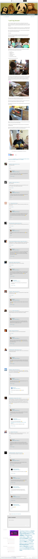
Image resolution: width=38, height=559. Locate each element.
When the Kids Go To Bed (11, 223)
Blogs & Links (9, 14)
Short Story (30, 547)
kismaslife (10, 330)
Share (27, 547)
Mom (25, 543)
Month (27, 543)
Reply (10, 168)
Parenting (9, 159)
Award (27, 532)
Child (34, 533)
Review (32, 546)
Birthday (31, 532)
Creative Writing (22, 537)
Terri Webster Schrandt (11, 349)
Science (24, 547)
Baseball (29, 532)
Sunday (28, 549)
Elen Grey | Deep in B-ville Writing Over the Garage (14, 241)
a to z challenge (23, 532)
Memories (24, 543)
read (28, 546)
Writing (21, 550)
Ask (20, 532)
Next (34, 16)
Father (28, 538)
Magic (22, 543)
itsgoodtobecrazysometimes (16, 486)
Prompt (23, 546)
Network (30, 543)
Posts (21, 546)
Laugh (28, 541)
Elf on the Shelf (22, 538)
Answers (32, 531)
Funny (30, 540)
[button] (11, 43)
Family (26, 538)
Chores (24, 535)
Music (28, 543)
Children (22, 535)
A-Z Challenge (26, 531)
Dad (28, 537)
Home (4, 14)
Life (29, 541)
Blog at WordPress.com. (14, 556)
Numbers (33, 543)
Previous (31, 16)
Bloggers (21, 533)
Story (26, 549)
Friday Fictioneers (22, 540)
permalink (22, 159)
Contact (13, 14)
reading (30, 546)
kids (25, 541)
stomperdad (17, 159)
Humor (32, 540)
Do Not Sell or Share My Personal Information (21, 556)
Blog (33, 532)
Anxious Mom (10, 291)
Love (20, 543)
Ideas (20, 541)
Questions (26, 546)
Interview (22, 541)
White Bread (13, 159)
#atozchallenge (22, 531)
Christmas (27, 535)
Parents (11, 159)
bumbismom (10, 182)
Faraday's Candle (11, 262)
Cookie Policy (14, 557)
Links (32, 541)
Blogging (25, 533)
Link (30, 541)
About (6, 14)
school (22, 547)
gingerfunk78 (10, 164)
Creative (30, 535)
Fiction (31, 538)
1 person (13, 176)
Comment (27, 525)
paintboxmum (10, 369)
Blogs (28, 533)
